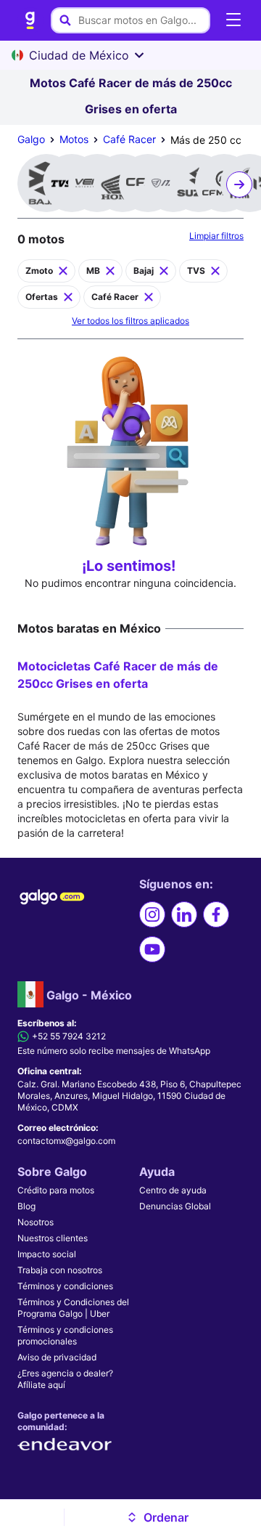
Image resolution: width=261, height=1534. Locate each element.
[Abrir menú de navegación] (233, 20)
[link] (30, 20)
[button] (157, 1517)
